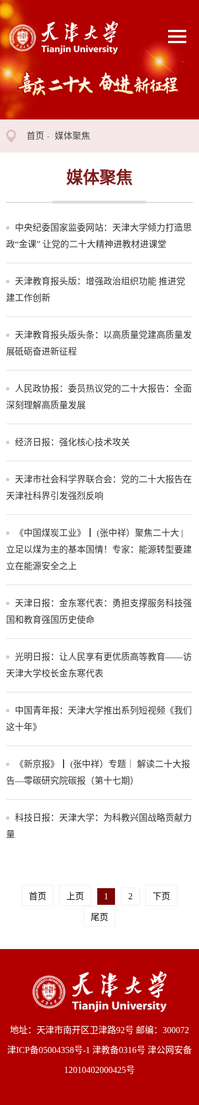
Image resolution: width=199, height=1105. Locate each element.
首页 (35, 135)
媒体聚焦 (72, 135)
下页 (161, 896)
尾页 (99, 917)
